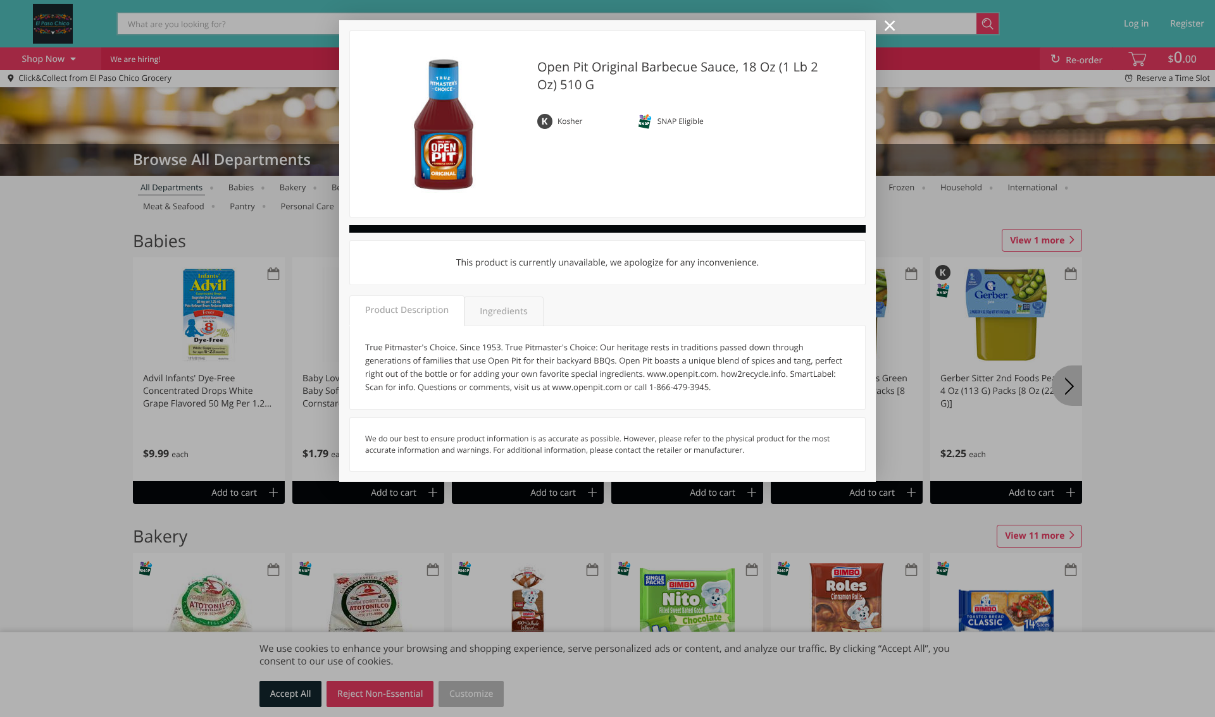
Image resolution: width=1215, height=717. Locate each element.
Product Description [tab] (407, 310)
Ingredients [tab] (503, 311)
